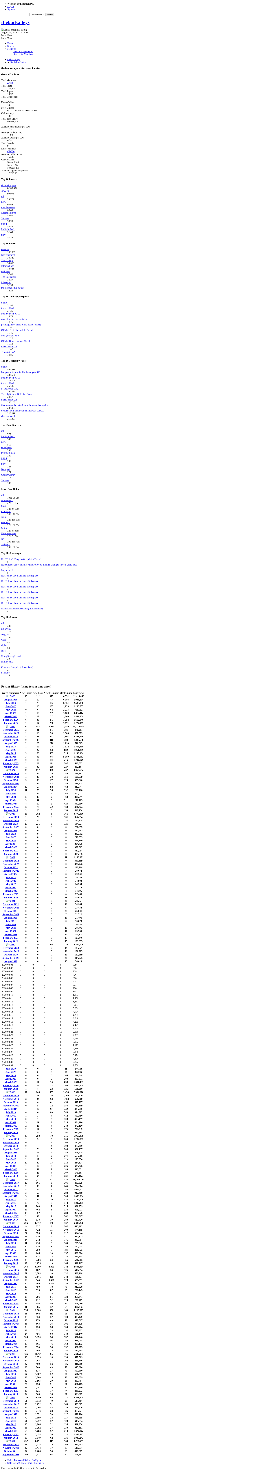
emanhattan (6, 447)
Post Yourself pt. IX (10, 313)
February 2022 (10, 894)
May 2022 (11, 884)
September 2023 (10, 827)
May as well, (7, 570)
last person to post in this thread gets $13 (20, 372)
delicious (5, 271)
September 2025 (10, 740)
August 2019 (10, 1109)
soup (3, 517)
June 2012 (11, 1421)
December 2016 (11, 1226)
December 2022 (11, 860)
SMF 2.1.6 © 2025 (16, 1463)
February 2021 (10, 938)
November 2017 (11, 1186)
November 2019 (11, 1099)
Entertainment (8, 255)
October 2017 (11, 1189)
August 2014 (10, 1327)
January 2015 (11, 1307)
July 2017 (11, 1199)
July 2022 (11, 877)
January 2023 (11, 854)
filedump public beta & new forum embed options (25, 405)
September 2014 (10, 1323)
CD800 (11, 151)
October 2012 (11, 1407)
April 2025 (10, 756)
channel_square (8, 185)
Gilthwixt (5, 522)
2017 (12, 1179)
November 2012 (11, 1404)
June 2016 (11, 1246)
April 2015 (10, 1297)
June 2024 (11, 793)
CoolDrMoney (8, 475)
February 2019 (10, 1129)
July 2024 (11, 790)
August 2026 (10, 699)
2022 (12, 857)
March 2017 (11, 1213)
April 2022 (10, 887)
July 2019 (11, 1112)
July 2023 (11, 834)
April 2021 (10, 931)
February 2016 (10, 1260)
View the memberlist (23, 51)
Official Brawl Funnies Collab (15, 341)
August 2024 (10, 787)
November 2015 (11, 1273)
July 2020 (11, 1068)
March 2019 (11, 1125)
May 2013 (11, 1380)
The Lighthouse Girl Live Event (16, 394)
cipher (4, 645)
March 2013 (11, 1387)
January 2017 (11, 1219)
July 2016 (11, 1243)
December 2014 (11, 1313)
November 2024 (11, 776)
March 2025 (11, 760)
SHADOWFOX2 (9, 388)
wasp (3, 639)
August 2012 (10, 1414)
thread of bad (7, 308)
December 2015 (11, 1270)
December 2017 (11, 1182)
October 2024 (11, 780)
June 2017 (11, 1203)
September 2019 (10, 1105)
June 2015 (11, 1290)
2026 (12, 696)
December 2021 (11, 904)
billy (3, 234)
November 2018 (11, 1142)
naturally (5, 672)
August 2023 (10, 830)
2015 (12, 1266)
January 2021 (11, 941)
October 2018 (11, 1146)
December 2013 (11, 1357)
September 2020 (10, 958)
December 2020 (11, 948)
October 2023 (11, 823)
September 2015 (10, 1280)
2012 (12, 1397)
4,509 (10, 83)
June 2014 (11, 1333)
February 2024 (10, 807)
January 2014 (11, 1350)
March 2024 (11, 803)
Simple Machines (35, 1463)
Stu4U (4, 506)
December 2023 (11, 817)
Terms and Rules (22, 1460)
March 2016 (11, 1256)
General (5, 249)
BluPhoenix (7, 500)
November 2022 (11, 864)
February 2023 (10, 850)
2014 (12, 1310)
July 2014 (11, 1330)
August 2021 (10, 917)
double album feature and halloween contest (22, 410)
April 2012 (10, 1427)
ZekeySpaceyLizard (11, 656)
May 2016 (11, 1250)
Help (9, 1460)
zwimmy (5, 544)
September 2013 (10, 1367)
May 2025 (11, 753)
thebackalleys (15, 22)
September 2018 (10, 1149)
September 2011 (11, 1454)
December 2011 (11, 1444)
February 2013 (10, 1390)
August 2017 (10, 1196)
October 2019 (11, 1102)
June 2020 (11, 1072)
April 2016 (10, 1253)
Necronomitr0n (8, 213)
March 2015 (11, 1300)
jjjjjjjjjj (4, 224)
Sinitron (5, 218)
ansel (3, 650)
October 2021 (11, 911)
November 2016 (11, 1229)
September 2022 (10, 870)
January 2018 (11, 1176)
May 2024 (11, 797)
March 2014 (11, 1344)
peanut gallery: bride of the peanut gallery (21, 324)
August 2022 (10, 874)
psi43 (3, 202)
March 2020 (11, 1082)
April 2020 (10, 1078)
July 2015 (11, 1286)
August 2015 (10, 1283)
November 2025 (11, 733)
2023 (12, 813)
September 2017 (10, 1193)
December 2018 (11, 1139)
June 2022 (11, 881)
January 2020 (11, 1089)
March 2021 (11, 934)
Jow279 (5, 191)
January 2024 (11, 810)
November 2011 (11, 1448)
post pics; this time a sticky (14, 319)
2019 (12, 1092)
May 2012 (11, 1424)
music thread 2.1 (9, 346)
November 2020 (11, 951)
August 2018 (10, 1152)
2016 (12, 1223)
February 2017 (10, 1216)
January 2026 (11, 723)
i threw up (6, 282)
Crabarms (6, 511)
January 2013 (11, 1394)
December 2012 (11, 1401)
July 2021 (11, 921)
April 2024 (10, 800)
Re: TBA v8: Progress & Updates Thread (21, 559)
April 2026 (10, 713)
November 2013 (11, 1360)
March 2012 (11, 1431)
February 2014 (10, 1347)
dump (4, 302)
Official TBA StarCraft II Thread (17, 330)
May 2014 (11, 1337)
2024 (12, 770)
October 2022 (11, 867)
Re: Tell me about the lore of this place (19, 575)
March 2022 (11, 891)
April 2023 (10, 844)
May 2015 (11, 1293)
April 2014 (10, 1340)
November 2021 (11, 907)
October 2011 (11, 1451)
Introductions (7, 266)
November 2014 (11, 1317)
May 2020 (11, 1075)
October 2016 (11, 1233)
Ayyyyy (5, 634)
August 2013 (10, 1370)
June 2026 (11, 706)
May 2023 (11, 840)
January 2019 (11, 1132)
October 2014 (11, 1320)
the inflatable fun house (12, 288)
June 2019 (11, 1115)
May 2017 (11, 1206)
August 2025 (10, 743)
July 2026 (11, 703)
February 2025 (10, 763)
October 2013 (11, 1364)
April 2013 (10, 1384)
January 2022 (11, 897)
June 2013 (11, 1377)
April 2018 (10, 1166)
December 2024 (11, 773)
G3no (4, 528)
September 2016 (10, 1236)
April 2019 (10, 1122)
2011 (12, 1441)
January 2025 (11, 766)
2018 (12, 1136)
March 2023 (11, 847)
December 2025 (11, 730)
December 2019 (11, 1095)
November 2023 (11, 820)
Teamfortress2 (8, 352)
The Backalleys (8, 277)
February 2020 (10, 1085)
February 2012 (10, 1434)
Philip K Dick (8, 229)
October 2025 (11, 736)
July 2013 (11, 1374)
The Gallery (7, 260)
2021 (12, 901)
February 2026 (10, 719)
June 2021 (11, 924)
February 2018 (10, 1172)
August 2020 (10, 961)
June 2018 (11, 1159)
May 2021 (11, 927)
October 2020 (11, 954)
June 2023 (11, 837)
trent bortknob (8, 207)
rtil (2, 196)
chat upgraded (8, 416)
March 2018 (11, 1169)
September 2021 (10, 914)
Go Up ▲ (36, 1460)
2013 (12, 1354)
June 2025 (11, 750)
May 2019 (11, 1119)
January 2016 (11, 1263)
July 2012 (11, 1417)
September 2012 (10, 1411)
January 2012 (11, 1437)
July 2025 (11, 746)
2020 (12, 944)
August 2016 (10, 1240)
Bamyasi (5, 469)
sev (2, 539)
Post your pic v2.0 (10, 335)
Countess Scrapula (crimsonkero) (17, 667)
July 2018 (11, 1156)
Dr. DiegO (6, 628)
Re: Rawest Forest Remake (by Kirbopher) (22, 608)
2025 (12, 726)
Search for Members (23, 54)
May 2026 (11, 709)
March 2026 (11, 716)
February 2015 (10, 1303)
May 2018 (11, 1162)
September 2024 (10, 783)
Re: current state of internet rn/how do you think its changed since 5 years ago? (39, 564)
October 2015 (11, 1276)
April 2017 (10, 1209)
